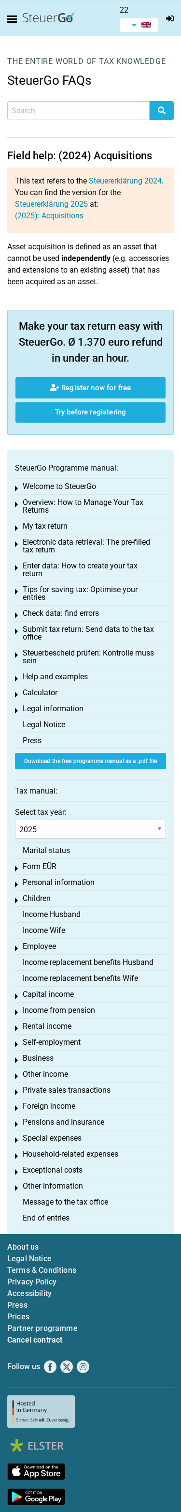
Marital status (46, 850)
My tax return (45, 526)
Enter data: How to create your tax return (80, 569)
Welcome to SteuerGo (59, 486)
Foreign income (49, 1106)
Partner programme (42, 1328)
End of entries (46, 1217)
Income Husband (52, 914)
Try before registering (90, 412)
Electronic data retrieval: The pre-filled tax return (86, 545)
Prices (18, 1316)
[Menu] (14, 19)
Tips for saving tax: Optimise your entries (80, 593)
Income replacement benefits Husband (88, 962)
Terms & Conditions (41, 1270)
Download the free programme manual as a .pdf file (90, 761)
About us (23, 1247)
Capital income (48, 994)
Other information (53, 1186)
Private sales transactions (67, 1090)
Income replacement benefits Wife (80, 978)
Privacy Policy (31, 1281)
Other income (45, 1074)
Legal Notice (44, 724)
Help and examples (55, 676)
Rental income (47, 1026)
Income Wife (44, 930)
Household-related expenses (70, 1154)
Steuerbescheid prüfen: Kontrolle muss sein (88, 656)
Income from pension (59, 1010)
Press (32, 740)
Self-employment (52, 1042)
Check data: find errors (61, 613)
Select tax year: (41, 812)
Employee (39, 946)
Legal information (53, 708)
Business (38, 1058)
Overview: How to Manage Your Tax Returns (83, 506)
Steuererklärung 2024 (125, 180)
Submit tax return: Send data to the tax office (88, 633)
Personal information (59, 882)
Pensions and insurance (63, 1122)
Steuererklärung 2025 (51, 204)
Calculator (40, 692)
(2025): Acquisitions (49, 215)
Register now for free (95, 387)
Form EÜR (39, 866)
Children (37, 898)
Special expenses (52, 1138)
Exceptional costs (53, 1170)
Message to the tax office (65, 1202)
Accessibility (29, 1293)
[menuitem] (139, 25)
